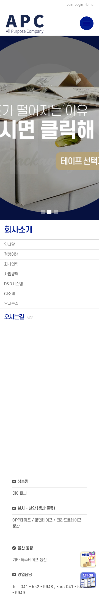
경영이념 (11, 254)
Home (89, 5)
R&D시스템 (13, 284)
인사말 (9, 244)
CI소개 (9, 294)
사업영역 (11, 274)
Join (70, 5)
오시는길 (11, 303)
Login (79, 5)
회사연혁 (11, 264)
